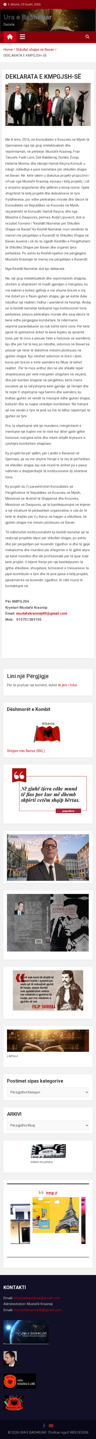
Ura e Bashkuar (27, 17)
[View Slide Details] (43, 1215)
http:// (51, 1193)
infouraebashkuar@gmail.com (37, 1298)
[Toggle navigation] (22, 36)
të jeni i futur (67, 685)
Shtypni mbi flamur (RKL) (26, 751)
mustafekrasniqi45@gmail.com (41, 613)
